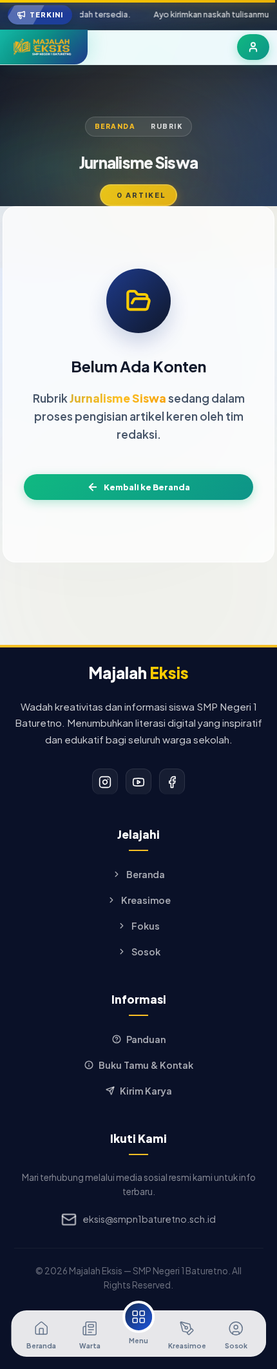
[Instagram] (105, 781)
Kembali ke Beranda (147, 487)
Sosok (145, 951)
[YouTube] (138, 781)
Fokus (145, 926)
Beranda (115, 126)
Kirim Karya (146, 1090)
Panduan (146, 1039)
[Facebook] (172, 781)
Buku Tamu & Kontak (146, 1065)
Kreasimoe (146, 900)
